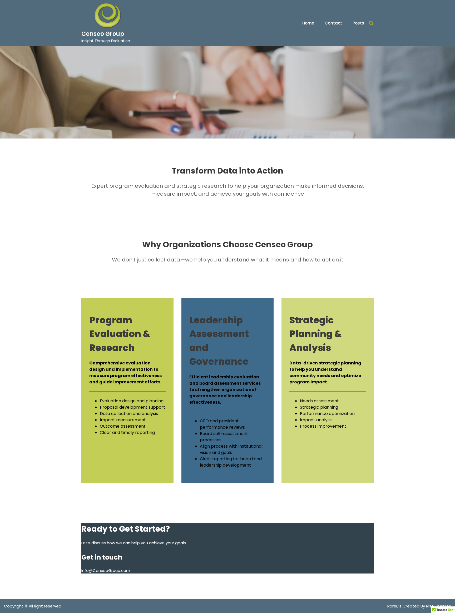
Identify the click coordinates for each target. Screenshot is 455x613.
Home (308, 23)
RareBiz (395, 606)
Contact (333, 23)
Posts (358, 23)
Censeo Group (102, 34)
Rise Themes (438, 606)
